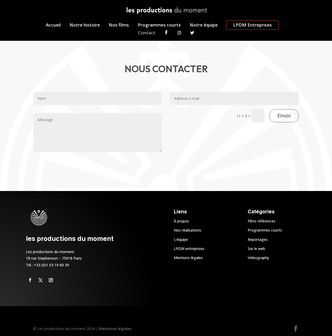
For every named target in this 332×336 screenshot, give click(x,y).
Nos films (119, 25)
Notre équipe (204, 25)
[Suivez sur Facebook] (30, 280)
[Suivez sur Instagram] (51, 280)
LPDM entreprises (189, 248)
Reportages (258, 239)
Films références (261, 221)
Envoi (284, 115)
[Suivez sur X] (40, 280)
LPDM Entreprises (252, 25)
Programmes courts (159, 25)
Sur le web (256, 248)
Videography (258, 257)
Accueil (53, 25)
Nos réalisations (187, 230)
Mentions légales (188, 257)
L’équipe (181, 239)
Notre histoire (85, 25)
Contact (146, 33)
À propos (181, 221)
